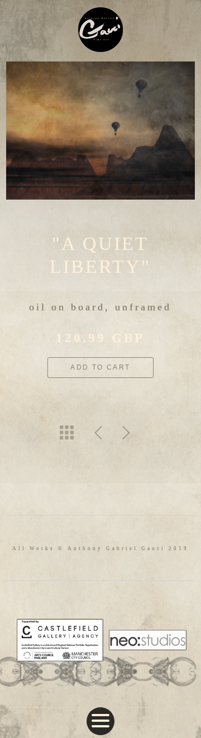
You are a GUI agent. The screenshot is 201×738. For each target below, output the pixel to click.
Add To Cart (100, 367)
